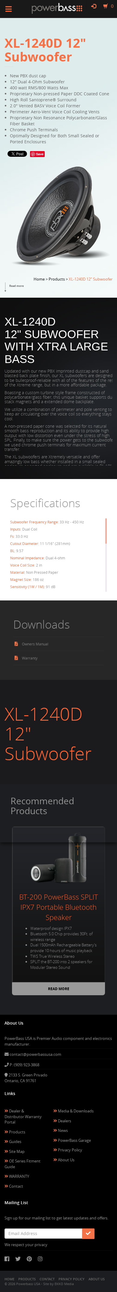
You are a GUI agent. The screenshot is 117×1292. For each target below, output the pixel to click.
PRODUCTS (27, 1279)
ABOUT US (96, 1279)
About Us (65, 1160)
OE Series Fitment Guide (22, 1163)
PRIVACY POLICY (71, 1279)
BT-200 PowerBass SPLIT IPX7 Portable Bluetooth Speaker (58, 907)
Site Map (16, 1151)
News (62, 1130)
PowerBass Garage (74, 1140)
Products (16, 1132)
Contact (15, 1186)
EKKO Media (64, 1284)
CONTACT (47, 1279)
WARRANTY (18, 1176)
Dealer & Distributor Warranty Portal (23, 1116)
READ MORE (58, 988)
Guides (14, 1141)
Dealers (64, 1121)
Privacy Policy (69, 1150)
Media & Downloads (75, 1111)
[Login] (93, 5)
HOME (9, 1279)
